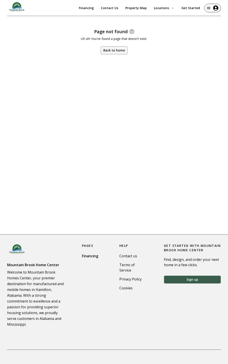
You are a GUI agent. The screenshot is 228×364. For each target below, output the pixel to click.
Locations (161, 8)
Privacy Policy (130, 279)
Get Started (190, 8)
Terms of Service (127, 267)
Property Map (136, 8)
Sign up (192, 279)
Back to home (114, 50)
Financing (86, 8)
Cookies (126, 288)
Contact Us (109, 8)
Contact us (128, 256)
